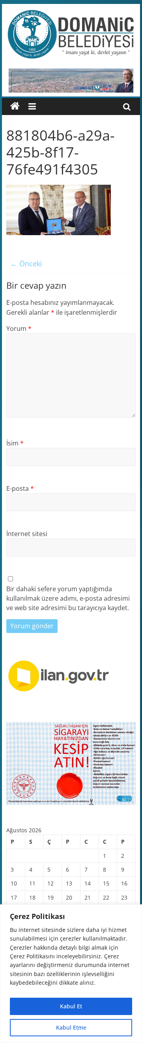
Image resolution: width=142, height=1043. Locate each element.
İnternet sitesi (26, 533)
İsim (15, 443)
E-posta (20, 488)
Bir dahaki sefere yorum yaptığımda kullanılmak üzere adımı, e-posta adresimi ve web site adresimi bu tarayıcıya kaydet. (68, 598)
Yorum (19, 328)
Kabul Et (71, 1006)
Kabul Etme (71, 1027)
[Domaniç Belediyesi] (15, 106)
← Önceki (26, 263)
